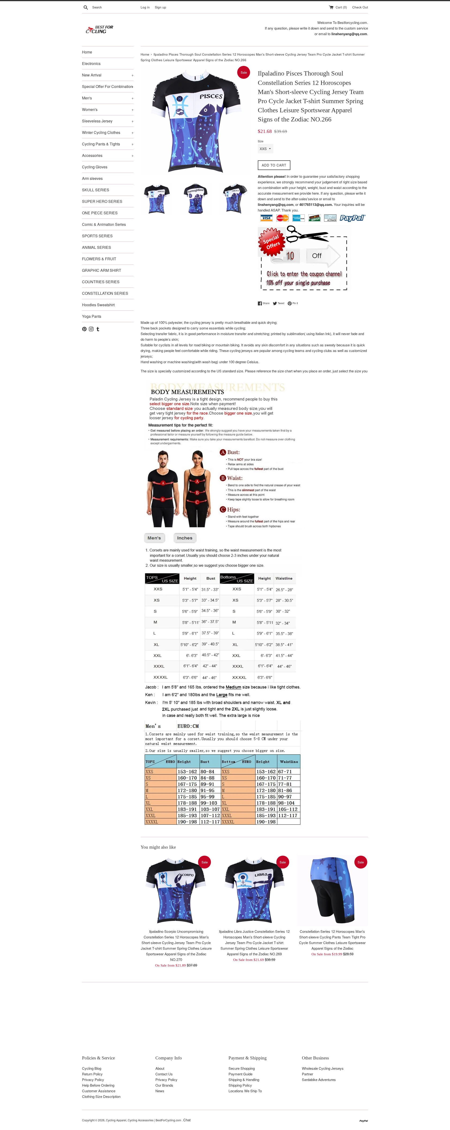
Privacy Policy (93, 1079)
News (159, 1090)
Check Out (360, 7)
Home (87, 52)
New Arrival (108, 75)
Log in (145, 7)
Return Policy (92, 1073)
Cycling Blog (91, 1068)
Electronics (91, 63)
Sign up (160, 7)
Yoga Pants (91, 316)
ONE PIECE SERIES (100, 212)
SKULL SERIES (95, 190)
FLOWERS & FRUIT (99, 258)
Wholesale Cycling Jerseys (323, 1068)
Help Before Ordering (98, 1085)
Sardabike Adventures (319, 1079)
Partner (307, 1073)
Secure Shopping (242, 1068)
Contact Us (164, 1073)
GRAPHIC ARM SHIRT (101, 270)
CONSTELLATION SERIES (105, 293)
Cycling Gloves (94, 167)
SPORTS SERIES (97, 235)
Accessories (108, 155)
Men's (108, 98)
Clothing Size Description (101, 1096)
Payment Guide (240, 1073)
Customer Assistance (98, 1090)
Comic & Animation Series (104, 224)
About (159, 1068)
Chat (187, 1119)
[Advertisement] (222, 1022)
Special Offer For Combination (108, 86)
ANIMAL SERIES (96, 247)
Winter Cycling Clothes (108, 132)
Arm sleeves (92, 178)
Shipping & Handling (244, 1079)
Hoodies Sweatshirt (98, 304)
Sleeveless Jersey (108, 121)
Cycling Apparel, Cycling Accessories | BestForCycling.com (144, 1120)
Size (260, 141)
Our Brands (164, 1085)
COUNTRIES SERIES (101, 281)
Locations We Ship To (245, 1090)
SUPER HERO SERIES (102, 201)
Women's (108, 109)
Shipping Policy (240, 1085)
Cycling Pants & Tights (108, 144)
